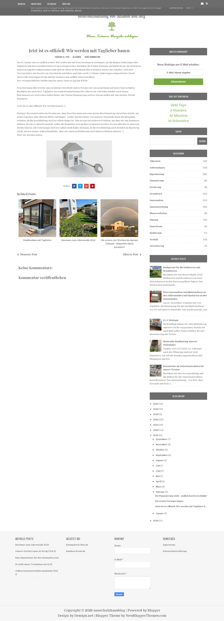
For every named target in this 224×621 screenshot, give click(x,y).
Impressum (169, 545)
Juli (158, 465)
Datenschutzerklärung (175, 551)
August (160, 460)
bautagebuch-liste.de (77, 545)
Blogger (154, 610)
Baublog (21, 3)
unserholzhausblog (109, 610)
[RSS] (207, 3)
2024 (156, 409)
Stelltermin (156, 233)
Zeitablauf (51, 3)
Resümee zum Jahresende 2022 (78, 240)
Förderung (155, 187)
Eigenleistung (157, 174)
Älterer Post (130, 254)
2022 (156, 419)
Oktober (160, 450)
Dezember (162, 439)
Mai (158, 476)
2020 (156, 430)
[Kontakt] (202, 3)
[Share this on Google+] (86, 186)
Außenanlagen (157, 167)
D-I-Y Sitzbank (170, 320)
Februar (160, 492)
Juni (158, 471)
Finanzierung (157, 180)
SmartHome (156, 226)
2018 (156, 520)
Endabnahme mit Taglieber (37, 240)
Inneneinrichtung (159, 207)
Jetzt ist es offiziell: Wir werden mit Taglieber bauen (79, 50)
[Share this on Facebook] (80, 186)
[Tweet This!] (74, 186)
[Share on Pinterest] (92, 186)
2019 (156, 435)
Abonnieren (178, 81)
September (162, 455)
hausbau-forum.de (75, 551)
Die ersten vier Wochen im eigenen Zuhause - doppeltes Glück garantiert (119, 243)
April (159, 481)
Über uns (66, 3)
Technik (154, 239)
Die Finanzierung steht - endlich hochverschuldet (181, 496)
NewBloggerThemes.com (146, 616)
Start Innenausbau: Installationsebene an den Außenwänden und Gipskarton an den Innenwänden (185, 295)
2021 (156, 425)
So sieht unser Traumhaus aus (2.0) (33, 564)
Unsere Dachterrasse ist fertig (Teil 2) (35, 551)
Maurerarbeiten (158, 213)
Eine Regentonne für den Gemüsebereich (37, 558)
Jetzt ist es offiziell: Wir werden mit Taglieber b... (181, 506)
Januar (160, 513)
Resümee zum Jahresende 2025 (32, 545)
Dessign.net (83, 616)
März (159, 486)
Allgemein (77, 56)
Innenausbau (156, 200)
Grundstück (156, 194)
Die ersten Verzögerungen (169, 501)
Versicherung (157, 246)
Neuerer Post (28, 254)
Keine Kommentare (92, 56)
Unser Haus (36, 3)
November (162, 444)
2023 (156, 414)
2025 (156, 404)
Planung (154, 220)
